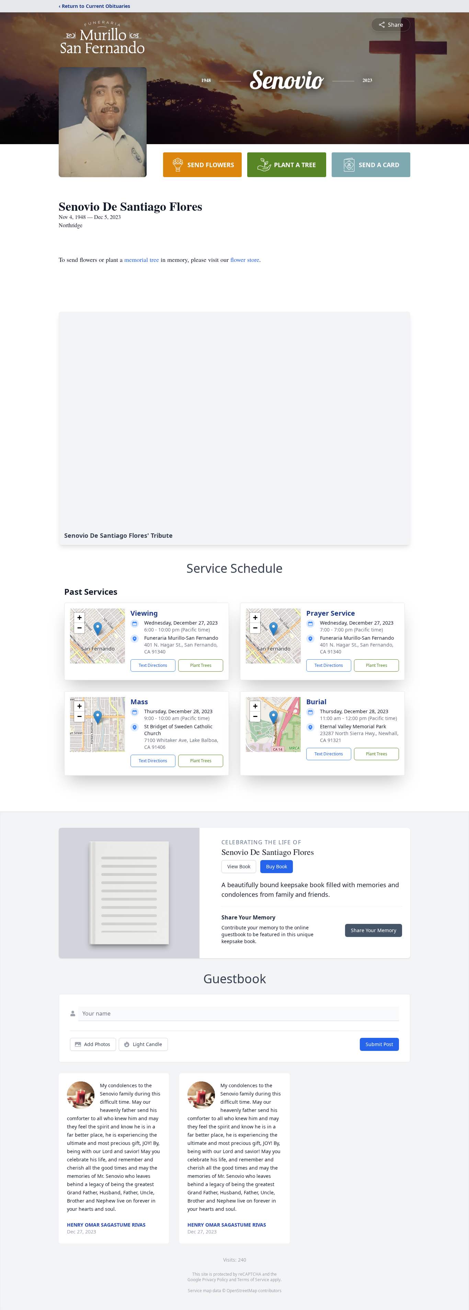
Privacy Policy (215, 1280)
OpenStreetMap (242, 1291)
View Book (238, 866)
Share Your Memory (373, 930)
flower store (244, 259)
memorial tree (141, 259)
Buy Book (276, 866)
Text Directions (153, 665)
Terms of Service (253, 1280)
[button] (97, 629)
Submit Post (379, 1044)
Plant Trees (200, 665)
